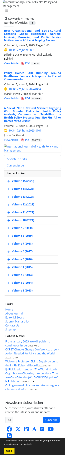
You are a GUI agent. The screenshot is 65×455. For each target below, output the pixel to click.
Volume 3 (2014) (22, 275)
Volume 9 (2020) (22, 228)
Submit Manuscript (17, 321)
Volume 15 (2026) (23, 181)
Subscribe (51, 420)
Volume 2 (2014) (22, 283)
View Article (11, 63)
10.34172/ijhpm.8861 (22, 50)
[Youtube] (51, 430)
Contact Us (12, 325)
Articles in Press (17, 158)
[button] (33, 444)
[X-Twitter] (18, 430)
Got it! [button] (9, 451)
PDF (31, 63)
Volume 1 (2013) (22, 290)
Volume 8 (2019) (22, 236)
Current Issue (15, 165)
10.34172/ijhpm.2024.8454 (25, 89)
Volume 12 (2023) (23, 204)
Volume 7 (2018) (22, 243)
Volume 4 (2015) (22, 267)
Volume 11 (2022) (23, 212)
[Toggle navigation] (31, 10)
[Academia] (34, 430)
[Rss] (9, 437)
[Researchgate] (42, 430)
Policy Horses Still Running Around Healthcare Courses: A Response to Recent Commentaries (32, 76)
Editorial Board (14, 317)
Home (9, 309)
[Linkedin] (27, 430)
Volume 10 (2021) (23, 220)
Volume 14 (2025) (23, 189)
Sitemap (10, 329)
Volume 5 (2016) (22, 259)
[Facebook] (9, 430)
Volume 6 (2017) (22, 251)
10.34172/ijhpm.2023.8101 (25, 130)
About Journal (14, 313)
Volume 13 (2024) (23, 196)
